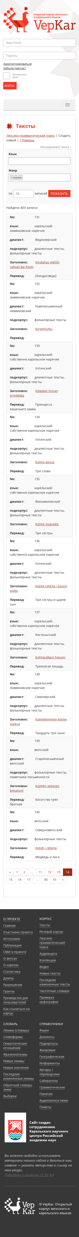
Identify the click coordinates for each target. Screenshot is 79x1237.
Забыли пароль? (14, 68)
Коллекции (48, 960)
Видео (44, 967)
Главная (9, 925)
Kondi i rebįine (46, 848)
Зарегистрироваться (17, 64)
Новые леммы (13, 1061)
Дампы (8, 978)
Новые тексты (50, 973)
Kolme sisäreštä (47, 524)
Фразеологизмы (15, 1054)
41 (55, 879)
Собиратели (49, 1081)
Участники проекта (18, 932)
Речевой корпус (51, 932)
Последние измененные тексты (55, 982)
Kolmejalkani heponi (50, 657)
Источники (11, 939)
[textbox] (12, 161)
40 (46, 879)
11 (40, 872)
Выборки (10, 1096)
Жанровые (48, 1050)
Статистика (11, 971)
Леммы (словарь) (16, 1030)
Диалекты (47, 1037)
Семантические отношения (15, 1045)
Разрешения (12, 985)
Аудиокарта (48, 953)
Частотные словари (54, 991)
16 (20, 879)
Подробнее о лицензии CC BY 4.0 (29, 1175)
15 (11, 879)
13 (58, 872)
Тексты (45, 925)
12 (49, 872)
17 (29, 879)
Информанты (50, 1063)
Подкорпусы (49, 1043)
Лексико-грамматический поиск (30, 135)
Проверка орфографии (49, 999)
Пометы (45, 1107)
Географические (52, 1056)
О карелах (11, 965)
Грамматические (52, 1087)
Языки (44, 1030)
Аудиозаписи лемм (54, 1100)
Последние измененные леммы (18, 1076)
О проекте (11, 919)
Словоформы (13, 1037)
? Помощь (27, 140)
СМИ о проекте (14, 952)
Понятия (46, 1094)
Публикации (12, 945)
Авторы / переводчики (50, 1072)
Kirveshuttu (43, 329)
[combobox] (39, 161)
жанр (13, 170)
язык (13, 154)
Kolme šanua (44, 462)
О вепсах (10, 958)
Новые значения (16, 1067)
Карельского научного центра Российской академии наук (48, 1135)
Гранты (8, 991)
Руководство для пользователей (15, 1000)
